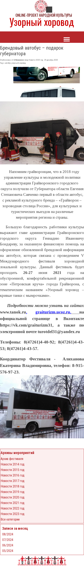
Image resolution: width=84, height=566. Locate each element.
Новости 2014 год (12, 464)
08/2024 (7, 534)
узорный (15, 63)
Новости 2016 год (12, 475)
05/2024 (7, 551)
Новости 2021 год (12, 503)
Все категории (10, 519)
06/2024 (7, 545)
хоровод (22, 63)
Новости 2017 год (12, 481)
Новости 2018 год (12, 486)
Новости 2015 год (12, 470)
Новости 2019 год (12, 492)
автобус (8, 63)
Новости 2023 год (12, 514)
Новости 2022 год (12, 508)
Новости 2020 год (12, 497)
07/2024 (7, 540)
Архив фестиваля (12, 459)
